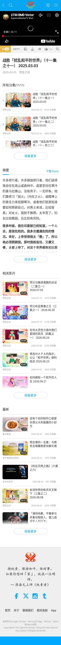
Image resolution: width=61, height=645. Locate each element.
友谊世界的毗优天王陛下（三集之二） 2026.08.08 (43, 493)
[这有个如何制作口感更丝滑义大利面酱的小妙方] (15, 424)
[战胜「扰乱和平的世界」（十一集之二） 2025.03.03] (18, 124)
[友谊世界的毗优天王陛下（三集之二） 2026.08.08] (15, 496)
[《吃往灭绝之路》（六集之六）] (15, 472)
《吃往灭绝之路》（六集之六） (44, 468)
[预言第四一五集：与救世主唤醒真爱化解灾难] (15, 448)
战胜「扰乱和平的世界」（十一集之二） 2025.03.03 (45, 121)
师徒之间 (24, 72)
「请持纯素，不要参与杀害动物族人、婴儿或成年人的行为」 (43, 517)
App (53, 610)
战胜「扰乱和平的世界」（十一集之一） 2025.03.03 (45, 98)
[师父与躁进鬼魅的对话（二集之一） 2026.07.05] (15, 288)
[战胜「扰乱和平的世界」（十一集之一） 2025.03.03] (18, 100)
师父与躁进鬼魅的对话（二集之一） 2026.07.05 (43, 286)
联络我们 (28, 610)
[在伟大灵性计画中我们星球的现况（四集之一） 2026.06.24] (15, 336)
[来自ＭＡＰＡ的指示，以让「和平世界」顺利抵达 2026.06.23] (15, 360)
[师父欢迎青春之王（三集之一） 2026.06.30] (15, 312)
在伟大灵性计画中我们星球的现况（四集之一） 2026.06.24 (43, 334)
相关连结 (42, 610)
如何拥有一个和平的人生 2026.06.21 (43, 379)
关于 (16, 610)
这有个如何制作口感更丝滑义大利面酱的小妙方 (43, 422)
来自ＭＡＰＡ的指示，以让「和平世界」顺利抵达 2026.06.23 (43, 357)
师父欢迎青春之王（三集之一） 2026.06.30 (43, 308)
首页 (7, 610)
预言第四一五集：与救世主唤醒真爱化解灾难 (43, 444)
